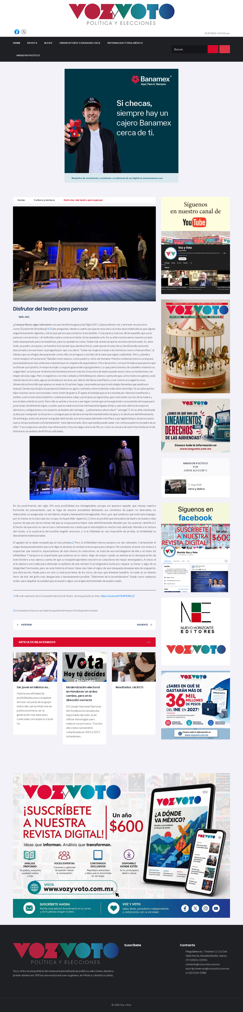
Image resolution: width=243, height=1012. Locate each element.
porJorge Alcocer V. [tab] (195, 467)
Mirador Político (28, 55)
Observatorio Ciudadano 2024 (79, 43)
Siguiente (142, 625)
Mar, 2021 (24, 317)
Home (18, 43)
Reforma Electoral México (125, 43)
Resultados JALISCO (129, 687)
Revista (32, 43)
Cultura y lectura (44, 200)
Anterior (26, 625)
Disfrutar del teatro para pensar (50, 308)
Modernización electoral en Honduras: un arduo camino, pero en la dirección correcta (83, 693)
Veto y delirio (196, 489)
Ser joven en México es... (33, 687)
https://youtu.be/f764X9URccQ (117, 595)
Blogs (48, 43)
